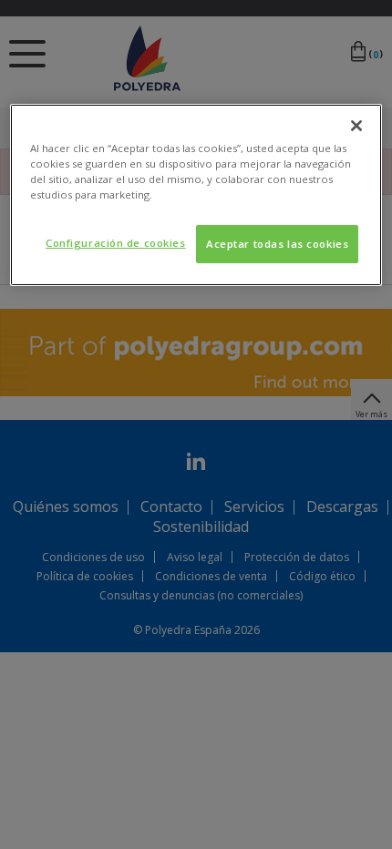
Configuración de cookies (116, 243)
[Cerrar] (356, 126)
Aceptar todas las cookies (277, 244)
